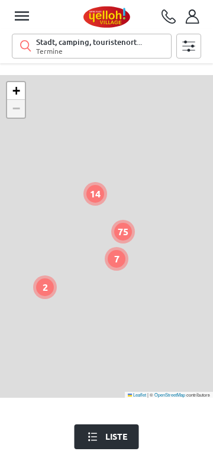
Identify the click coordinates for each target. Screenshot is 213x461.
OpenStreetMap (169, 394)
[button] (95, 194)
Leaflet (139, 394)
